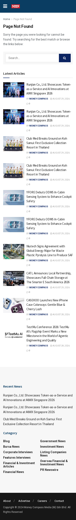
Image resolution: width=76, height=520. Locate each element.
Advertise (24, 500)
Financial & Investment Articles (19, 464)
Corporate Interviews (18, 452)
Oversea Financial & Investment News (54, 462)
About (7, 500)
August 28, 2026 (61, 314)
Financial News (13, 472)
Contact (59, 500)
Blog (6, 441)
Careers (42, 500)
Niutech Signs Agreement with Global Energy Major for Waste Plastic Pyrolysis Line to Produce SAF (49, 250)
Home (6, 19)
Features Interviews (17, 457)
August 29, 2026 (61, 99)
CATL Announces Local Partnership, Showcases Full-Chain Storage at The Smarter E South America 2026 (48, 277)
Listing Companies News (53, 453)
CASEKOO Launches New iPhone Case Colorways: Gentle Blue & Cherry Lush (47, 304)
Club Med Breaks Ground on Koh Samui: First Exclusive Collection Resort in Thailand (46, 142)
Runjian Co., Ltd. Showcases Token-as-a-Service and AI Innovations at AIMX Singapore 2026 (48, 88)
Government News (53, 441)
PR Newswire (49, 470)
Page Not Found (23, 19)
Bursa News (11, 446)
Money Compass (38, 99)
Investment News (52, 446)
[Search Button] (65, 58)
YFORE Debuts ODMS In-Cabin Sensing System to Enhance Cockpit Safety (49, 196)
